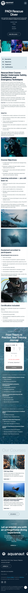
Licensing (17, 579)
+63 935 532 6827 (5, 562)
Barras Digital (10, 577)
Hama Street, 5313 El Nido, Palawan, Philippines (12, 560)
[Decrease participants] (7, 355)
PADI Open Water (8, 471)
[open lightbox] (11, 46)
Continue (14, 367)
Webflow (22, 577)
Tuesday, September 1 (14, 362)
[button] (25, 3)
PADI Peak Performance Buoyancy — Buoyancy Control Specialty (14, 500)
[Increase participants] (16, 355)
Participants (14, 353)
